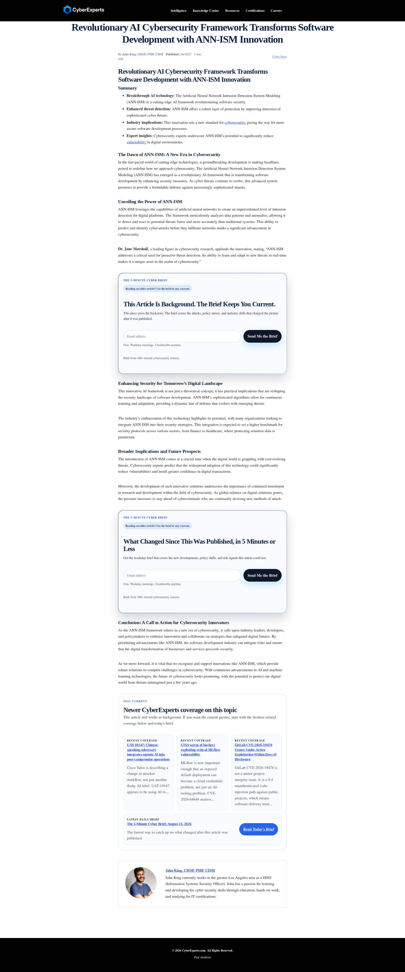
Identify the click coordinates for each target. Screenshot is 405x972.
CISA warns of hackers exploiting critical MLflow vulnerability (200, 749)
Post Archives (202, 957)
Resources (232, 10)
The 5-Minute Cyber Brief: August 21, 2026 (159, 824)
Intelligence (178, 10)
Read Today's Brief (258, 829)
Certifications (255, 10)
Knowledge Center (206, 10)
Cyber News (279, 56)
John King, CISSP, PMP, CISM (142, 54)
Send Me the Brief (262, 336)
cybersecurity (235, 122)
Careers (276, 10)
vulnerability (136, 141)
